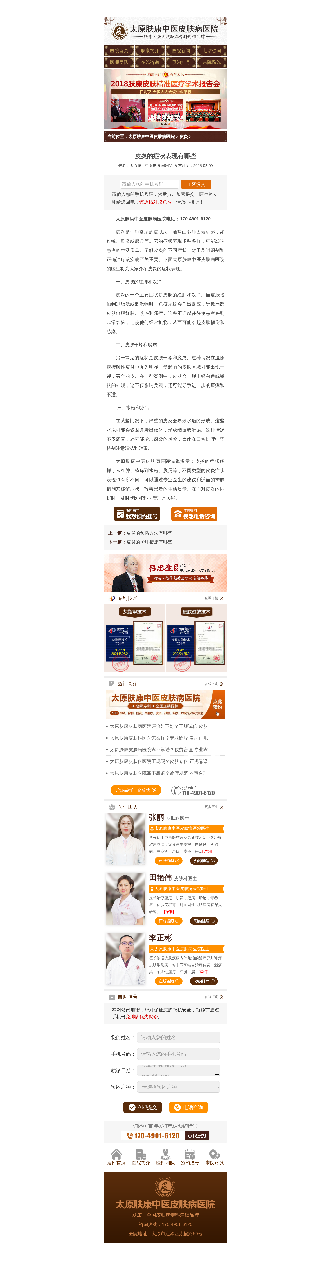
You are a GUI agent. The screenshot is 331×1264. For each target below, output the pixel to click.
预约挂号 (181, 62)
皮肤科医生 (169, 818)
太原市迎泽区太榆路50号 (177, 1233)
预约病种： (123, 1087)
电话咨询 (212, 50)
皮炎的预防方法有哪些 (149, 533)
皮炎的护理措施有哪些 (149, 541)
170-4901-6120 (177, 1224)
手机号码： (123, 1054)
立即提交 (147, 1107)
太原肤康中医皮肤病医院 (151, 136)
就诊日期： (123, 1070)
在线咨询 (150, 62)
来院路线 (212, 62)
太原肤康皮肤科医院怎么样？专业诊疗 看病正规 (159, 737)
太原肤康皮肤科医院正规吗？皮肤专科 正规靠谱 (159, 761)
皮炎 (183, 136)
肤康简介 (150, 50)
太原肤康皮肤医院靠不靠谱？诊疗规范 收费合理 (159, 773)
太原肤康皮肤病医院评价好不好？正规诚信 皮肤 (159, 726)
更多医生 (211, 807)
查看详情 (211, 598)
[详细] (207, 851)
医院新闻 (181, 50)
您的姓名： (123, 1037)
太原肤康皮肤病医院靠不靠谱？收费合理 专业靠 (159, 749)
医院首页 (119, 50)
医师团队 (119, 62)
